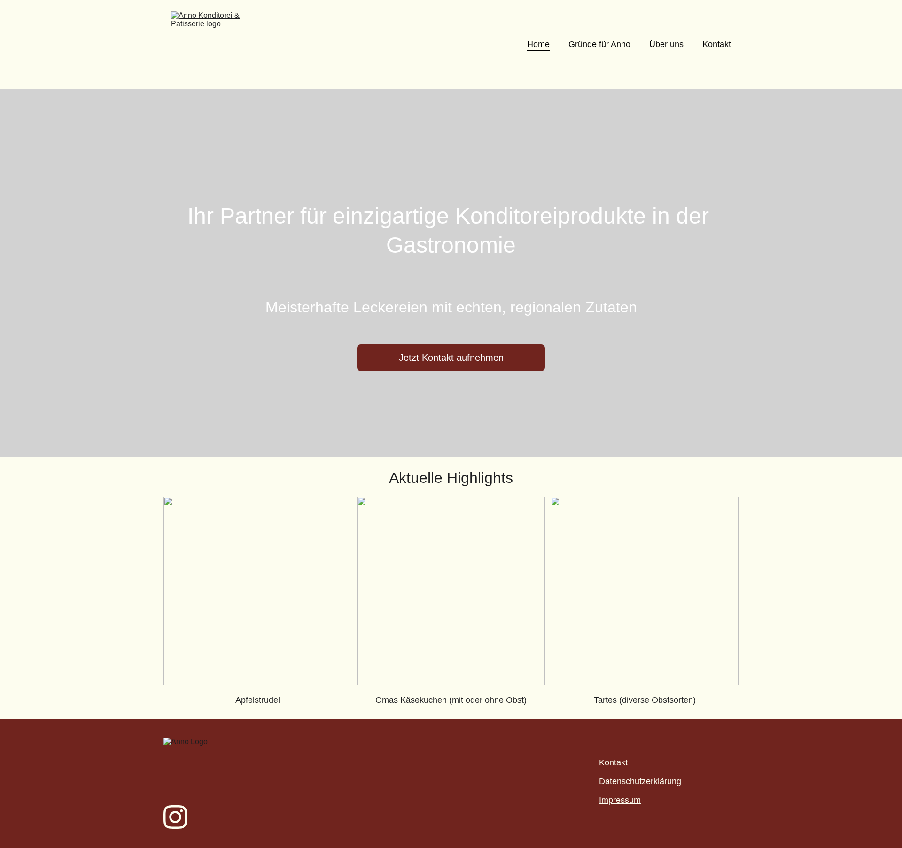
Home (538, 44)
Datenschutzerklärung (640, 781)
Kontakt (716, 44)
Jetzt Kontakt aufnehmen (451, 357)
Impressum (620, 800)
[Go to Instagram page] (175, 817)
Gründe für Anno (599, 44)
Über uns (666, 44)
